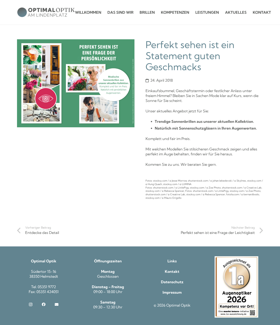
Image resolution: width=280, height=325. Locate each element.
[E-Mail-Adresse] (56, 304)
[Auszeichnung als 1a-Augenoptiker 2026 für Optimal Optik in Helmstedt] (236, 287)
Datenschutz (172, 282)
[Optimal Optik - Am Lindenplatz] (46, 12)
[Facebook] (43, 304)
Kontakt (172, 271)
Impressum (172, 292)
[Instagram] (30, 304)
